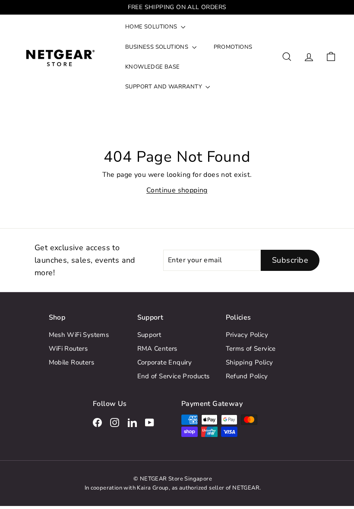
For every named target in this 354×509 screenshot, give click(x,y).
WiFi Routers (68, 348)
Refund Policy (247, 376)
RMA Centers (157, 348)
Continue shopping (177, 190)
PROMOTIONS (233, 47)
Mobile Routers (72, 362)
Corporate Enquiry (164, 362)
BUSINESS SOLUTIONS (157, 47)
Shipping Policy (249, 362)
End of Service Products (173, 376)
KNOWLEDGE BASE (152, 67)
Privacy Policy (247, 334)
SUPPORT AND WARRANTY (164, 87)
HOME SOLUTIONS (152, 27)
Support (149, 334)
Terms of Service (251, 348)
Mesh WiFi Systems (79, 334)
